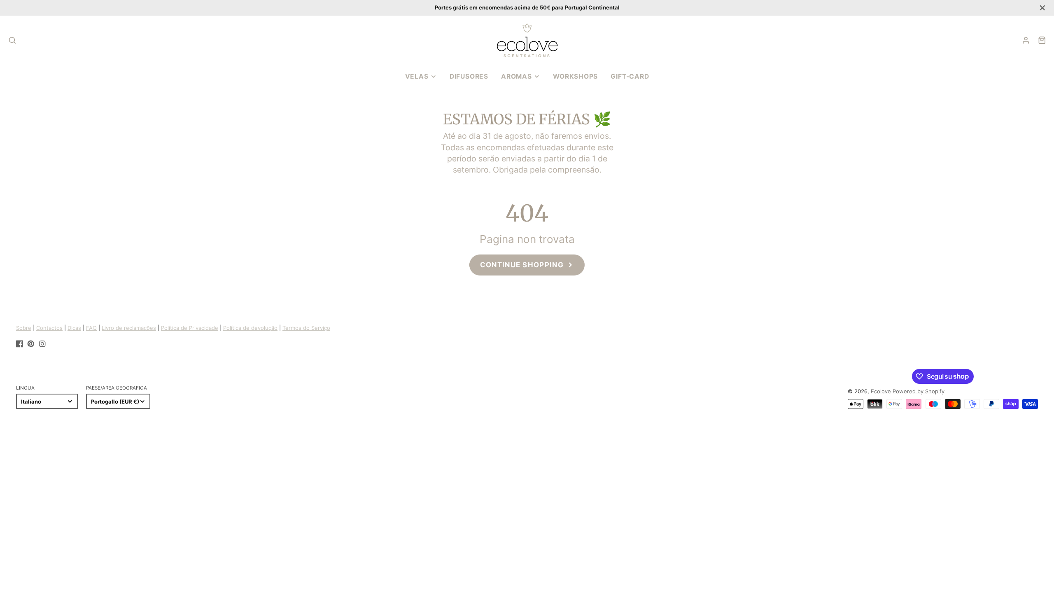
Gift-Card (630, 76)
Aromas (516, 76)
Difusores (469, 76)
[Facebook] (19, 344)
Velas (417, 76)
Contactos (49, 328)
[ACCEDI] (1026, 40)
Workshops (575, 76)
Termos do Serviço (306, 328)
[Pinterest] (31, 344)
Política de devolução (250, 328)
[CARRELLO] (1042, 40)
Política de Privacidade (189, 328)
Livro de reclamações (129, 328)
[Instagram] (42, 344)
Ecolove (881, 391)
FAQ (91, 328)
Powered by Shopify (918, 391)
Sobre (23, 328)
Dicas (74, 328)
